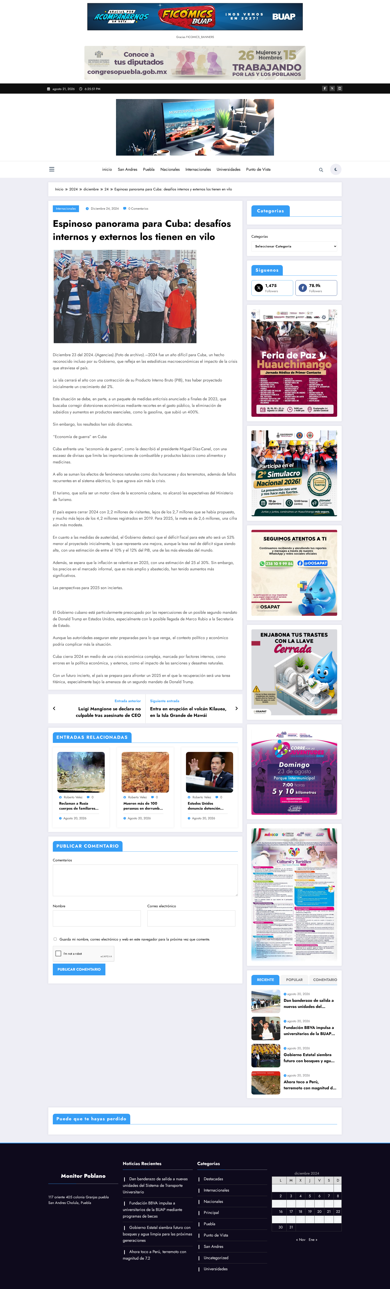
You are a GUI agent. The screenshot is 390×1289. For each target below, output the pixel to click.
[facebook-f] (324, 88)
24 (291, 1219)
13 (319, 1203)
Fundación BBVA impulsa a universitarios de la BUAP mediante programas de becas (309, 1031)
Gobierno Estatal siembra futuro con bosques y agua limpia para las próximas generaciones (308, 1058)
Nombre (59, 906)
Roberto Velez (73, 797)
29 (338, 1219)
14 (329, 1203)
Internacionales (198, 169)
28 (329, 1219)
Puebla (149, 169)
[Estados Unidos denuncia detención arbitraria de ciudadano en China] (209, 772)
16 (281, 1211)
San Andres (127, 169)
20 (319, 1211)
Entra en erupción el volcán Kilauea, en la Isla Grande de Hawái (188, 712)
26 (310, 1219)
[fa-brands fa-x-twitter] (332, 88)
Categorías (259, 236)
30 (281, 1227)
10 (291, 1203)
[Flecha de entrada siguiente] (236, 708)
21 (329, 1211)
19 (310, 1211)
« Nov (300, 1239)
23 (281, 1219)
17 (291, 1211)
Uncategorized (216, 1258)
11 (300, 1203)
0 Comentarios (138, 208)
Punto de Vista (258, 169)
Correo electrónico (161, 906)
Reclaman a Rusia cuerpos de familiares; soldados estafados (78, 806)
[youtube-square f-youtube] (339, 88)
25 (300, 1219)
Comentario (324, 979)
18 (300, 1211)
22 (338, 1211)
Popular (294, 979)
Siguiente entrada (164, 701)
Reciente (265, 979)
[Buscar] (321, 170)
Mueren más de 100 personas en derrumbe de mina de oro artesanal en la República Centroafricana (142, 806)
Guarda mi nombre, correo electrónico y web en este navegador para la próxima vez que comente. (135, 939)
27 (319, 1219)
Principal (211, 1213)
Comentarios (62, 860)
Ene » (313, 1239)
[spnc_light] (335, 169)
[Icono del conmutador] (51, 169)
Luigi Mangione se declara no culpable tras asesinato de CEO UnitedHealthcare (108, 712)
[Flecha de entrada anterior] (54, 708)
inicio (107, 169)
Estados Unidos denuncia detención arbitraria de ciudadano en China (208, 806)
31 (291, 1227)
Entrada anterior (128, 701)
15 (338, 1203)
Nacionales (170, 169)
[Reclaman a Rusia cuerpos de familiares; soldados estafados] (81, 772)
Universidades (228, 169)
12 (310, 1203)
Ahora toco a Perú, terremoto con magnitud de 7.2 (309, 1085)
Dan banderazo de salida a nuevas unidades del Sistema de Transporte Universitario (309, 1004)
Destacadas (213, 1179)
